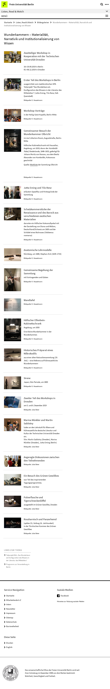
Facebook (65, 595)
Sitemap (9, 617)
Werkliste (34, 164)
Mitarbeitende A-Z (13, 600)
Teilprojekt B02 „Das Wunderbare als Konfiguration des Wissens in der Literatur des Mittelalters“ (18, 558)
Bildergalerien (43, 22)
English (9, 647)
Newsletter (10, 609)
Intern (8, 604)
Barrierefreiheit (12, 626)
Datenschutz (11, 622)
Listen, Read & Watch (24, 22)
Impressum (10, 613)
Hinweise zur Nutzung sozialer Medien (70, 601)
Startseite (8, 22)
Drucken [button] (9, 643)
